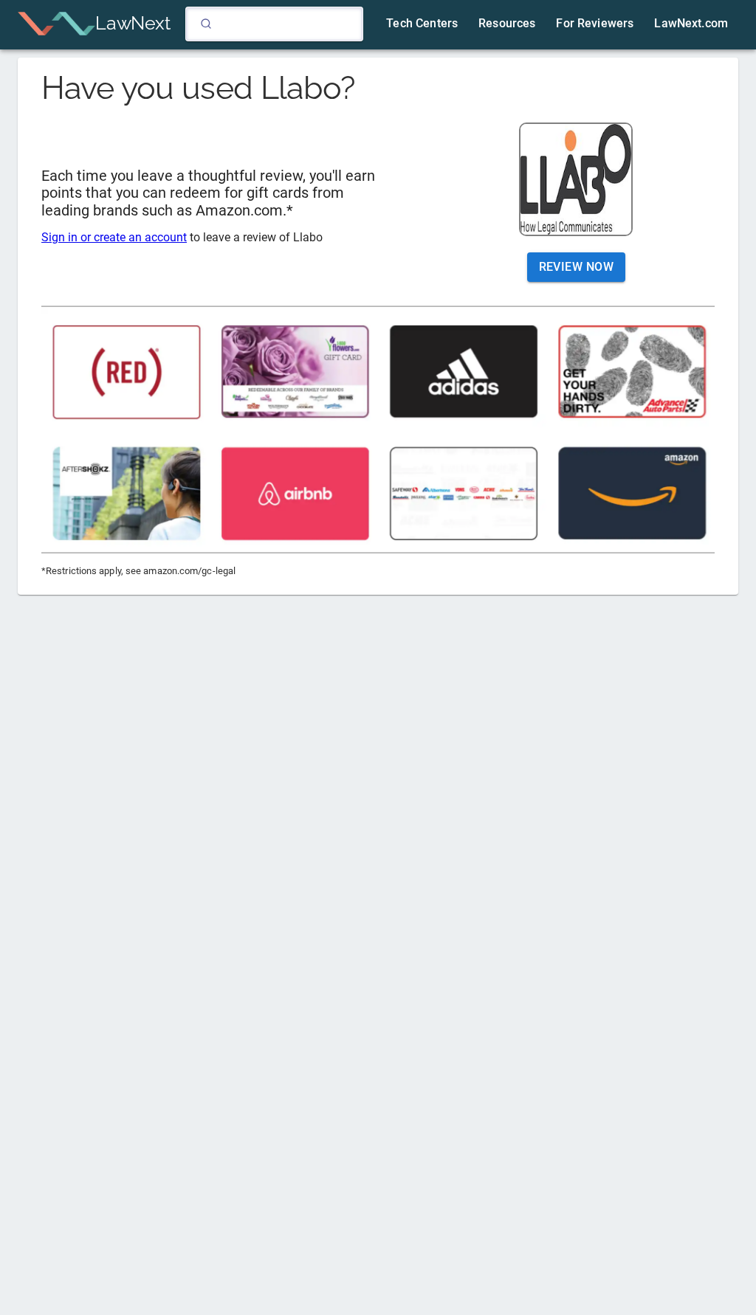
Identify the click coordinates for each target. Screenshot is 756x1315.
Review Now (576, 267)
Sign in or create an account (114, 237)
